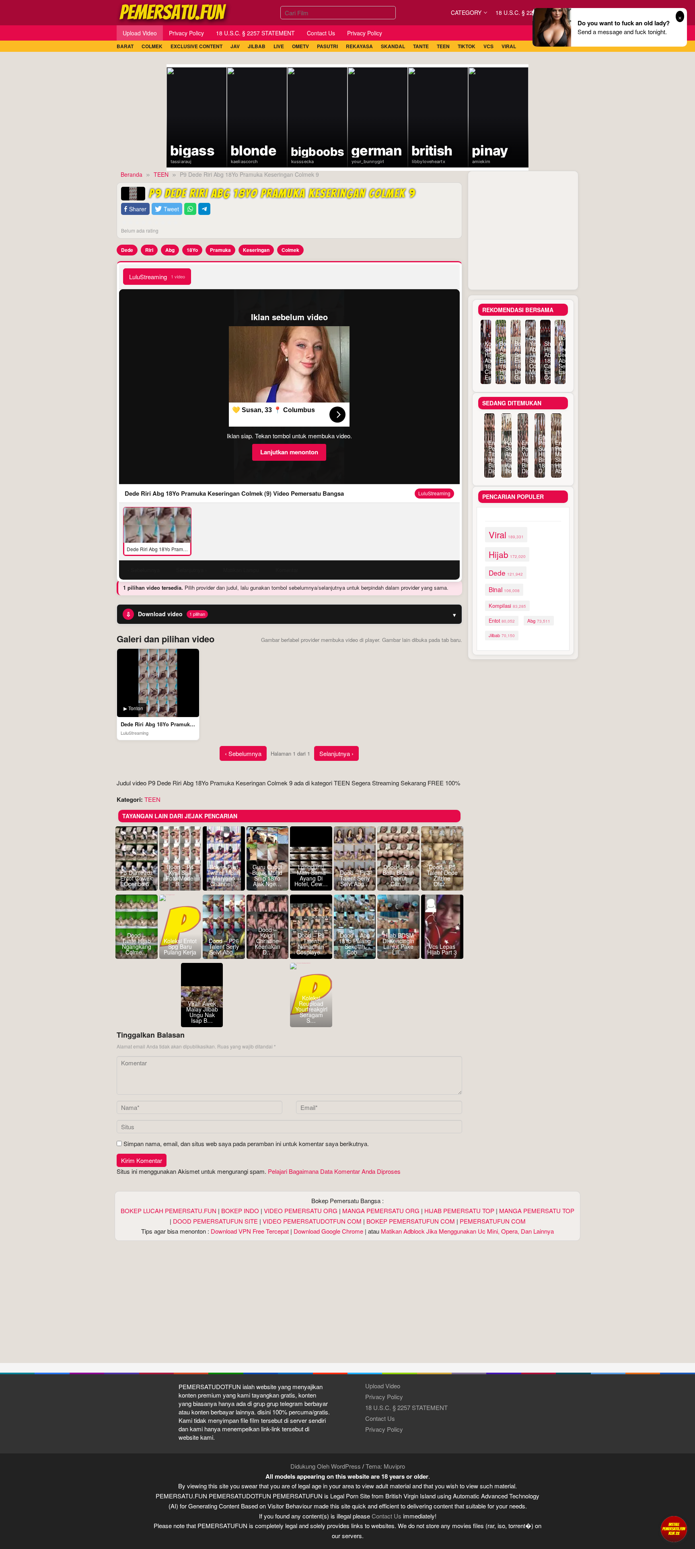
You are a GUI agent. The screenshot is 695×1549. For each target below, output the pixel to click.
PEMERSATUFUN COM (493, 1221)
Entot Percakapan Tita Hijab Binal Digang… (489, 457)
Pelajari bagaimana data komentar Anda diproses (334, 1171)
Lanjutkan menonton (289, 452)
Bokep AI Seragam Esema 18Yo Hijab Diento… (501, 360)
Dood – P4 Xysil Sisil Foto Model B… (180, 875)
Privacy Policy (384, 1396)
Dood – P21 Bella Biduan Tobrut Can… (398, 875)
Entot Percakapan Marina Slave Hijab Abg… (556, 457)
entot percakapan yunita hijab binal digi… (523, 457)
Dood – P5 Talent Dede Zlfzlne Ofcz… (442, 875)
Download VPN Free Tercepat (250, 1231)
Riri (149, 249)
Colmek (290, 249)
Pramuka (220, 249)
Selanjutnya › (336, 753)
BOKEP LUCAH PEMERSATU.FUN (168, 1210)
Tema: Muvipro (385, 1466)
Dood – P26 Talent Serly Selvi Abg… (224, 946)
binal (504, 589)
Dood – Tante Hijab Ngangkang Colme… (136, 943)
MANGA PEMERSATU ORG (380, 1210)
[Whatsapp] (190, 209)
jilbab (502, 635)
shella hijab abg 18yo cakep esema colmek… (545, 360)
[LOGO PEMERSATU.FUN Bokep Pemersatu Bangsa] (173, 11)
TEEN (152, 799)
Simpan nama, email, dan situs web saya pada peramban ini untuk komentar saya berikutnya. (246, 1143)
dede (506, 573)
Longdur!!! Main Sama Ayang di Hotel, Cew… (311, 875)
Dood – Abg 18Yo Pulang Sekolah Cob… (355, 943)
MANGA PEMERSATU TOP (536, 1210)
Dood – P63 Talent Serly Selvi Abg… (355, 878)
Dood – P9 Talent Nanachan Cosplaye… (311, 943)
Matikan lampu (241, 570)
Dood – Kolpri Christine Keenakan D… (267, 941)
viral (506, 534)
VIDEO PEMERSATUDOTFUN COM (312, 1221)
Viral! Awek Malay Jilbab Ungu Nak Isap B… (202, 1012)
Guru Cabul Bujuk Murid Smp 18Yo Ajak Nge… (267, 875)
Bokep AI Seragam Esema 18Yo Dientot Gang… (515, 360)
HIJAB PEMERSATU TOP (459, 1210)
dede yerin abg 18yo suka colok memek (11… (530, 357)
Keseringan (256, 249)
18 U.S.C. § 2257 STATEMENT (406, 1407)
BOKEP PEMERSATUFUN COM (410, 1221)
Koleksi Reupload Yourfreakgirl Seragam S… (311, 1009)
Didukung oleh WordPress (325, 1466)
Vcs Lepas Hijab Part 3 (442, 949)
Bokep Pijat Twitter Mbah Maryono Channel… (223, 875)
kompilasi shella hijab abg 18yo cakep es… (486, 360)
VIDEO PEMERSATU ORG (300, 1210)
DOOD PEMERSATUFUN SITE (215, 1221)
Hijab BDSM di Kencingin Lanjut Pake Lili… (398, 943)
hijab (507, 554)
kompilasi (507, 605)
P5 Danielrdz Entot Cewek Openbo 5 (136, 878)
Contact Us (380, 1418)
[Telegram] (204, 209)
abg (538, 620)
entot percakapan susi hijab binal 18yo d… (540, 454)
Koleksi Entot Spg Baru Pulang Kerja (180, 946)
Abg (170, 249)
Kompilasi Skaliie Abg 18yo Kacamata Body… (506, 457)
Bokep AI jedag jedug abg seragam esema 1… (560, 357)
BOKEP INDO (240, 1210)
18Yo (192, 249)
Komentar (287, 570)
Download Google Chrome (328, 1231)
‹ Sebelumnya (243, 753)
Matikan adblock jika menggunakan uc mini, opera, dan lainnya (467, 1231)
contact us (386, 1516)
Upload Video (382, 1385)
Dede (127, 249)
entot (502, 620)
